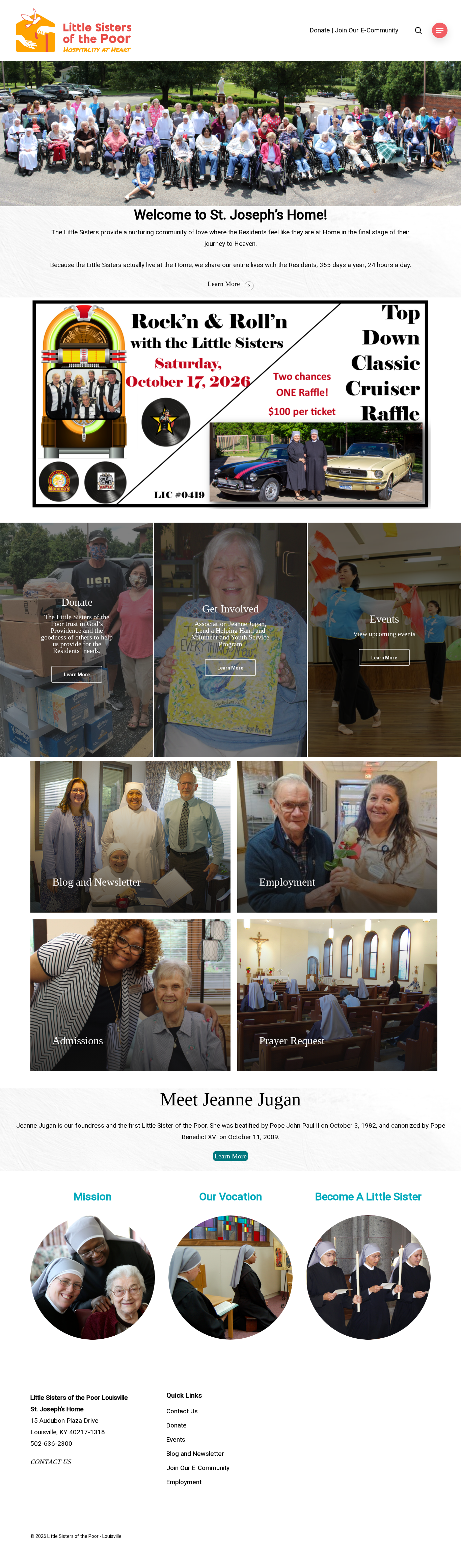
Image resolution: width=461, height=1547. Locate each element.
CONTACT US (50, 1462)
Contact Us (182, 1411)
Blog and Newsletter (195, 1454)
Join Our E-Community (366, 30)
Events (175, 1439)
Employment (183, 1482)
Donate (319, 30)
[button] (440, 30)
